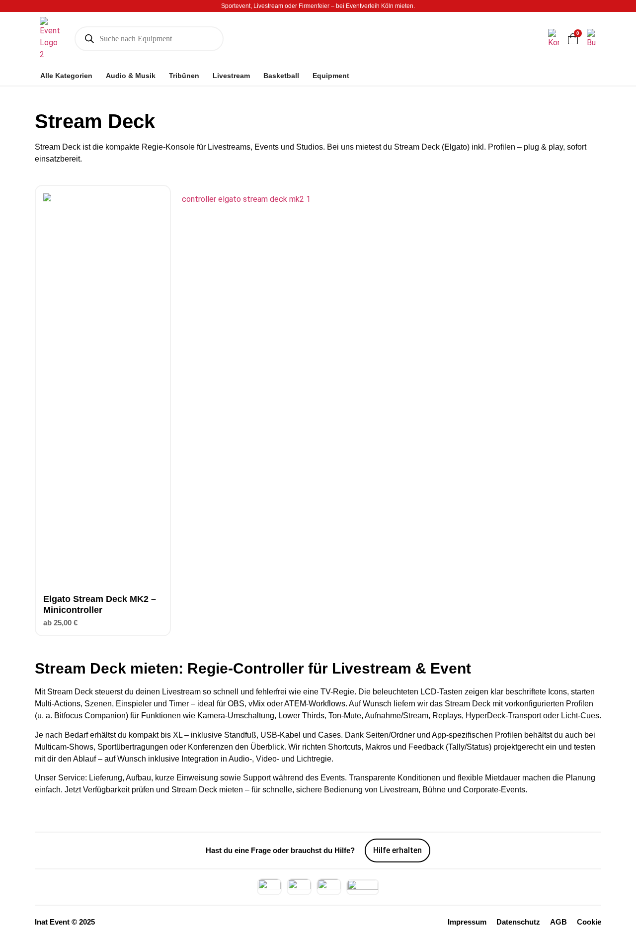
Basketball (281, 76)
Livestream (231, 76)
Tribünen (184, 76)
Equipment (331, 76)
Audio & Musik (131, 76)
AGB (558, 922)
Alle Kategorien (66, 76)
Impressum (467, 922)
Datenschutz (518, 922)
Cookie (589, 922)
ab (60, 622)
